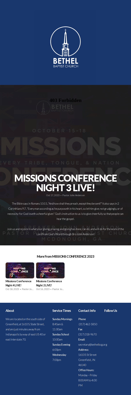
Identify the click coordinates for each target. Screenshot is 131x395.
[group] (20, 277)
